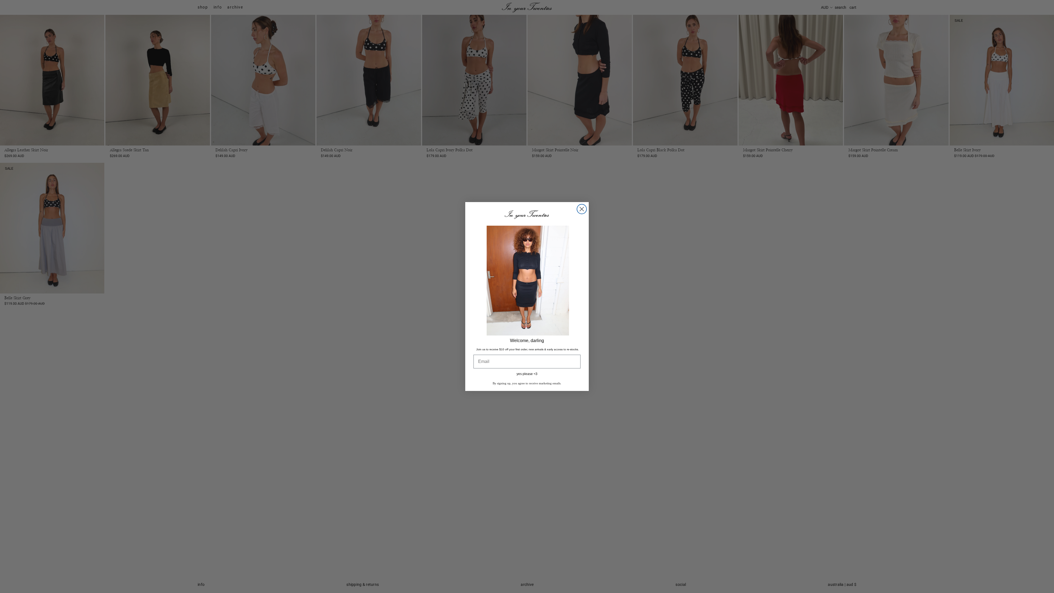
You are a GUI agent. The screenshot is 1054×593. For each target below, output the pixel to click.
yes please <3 (527, 374)
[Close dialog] (582, 209)
